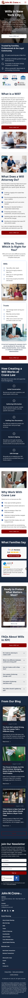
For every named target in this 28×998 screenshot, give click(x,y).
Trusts (4, 928)
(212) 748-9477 (5, 905)
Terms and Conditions (11, 884)
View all (14, 833)
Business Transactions (8, 953)
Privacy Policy (8, 972)
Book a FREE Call (14, 36)
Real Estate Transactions (9, 950)
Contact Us (5, 966)
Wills (4, 925)
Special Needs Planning (9, 942)
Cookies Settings (14, 974)
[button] (25, 2)
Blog (4, 963)
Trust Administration (8, 939)
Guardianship (6, 934)
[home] (11, 2)
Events (4, 960)
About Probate (6, 936)
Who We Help (6, 923)
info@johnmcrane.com (7, 907)
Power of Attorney (7, 931)
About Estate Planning (8, 920)
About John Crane (7, 958)
